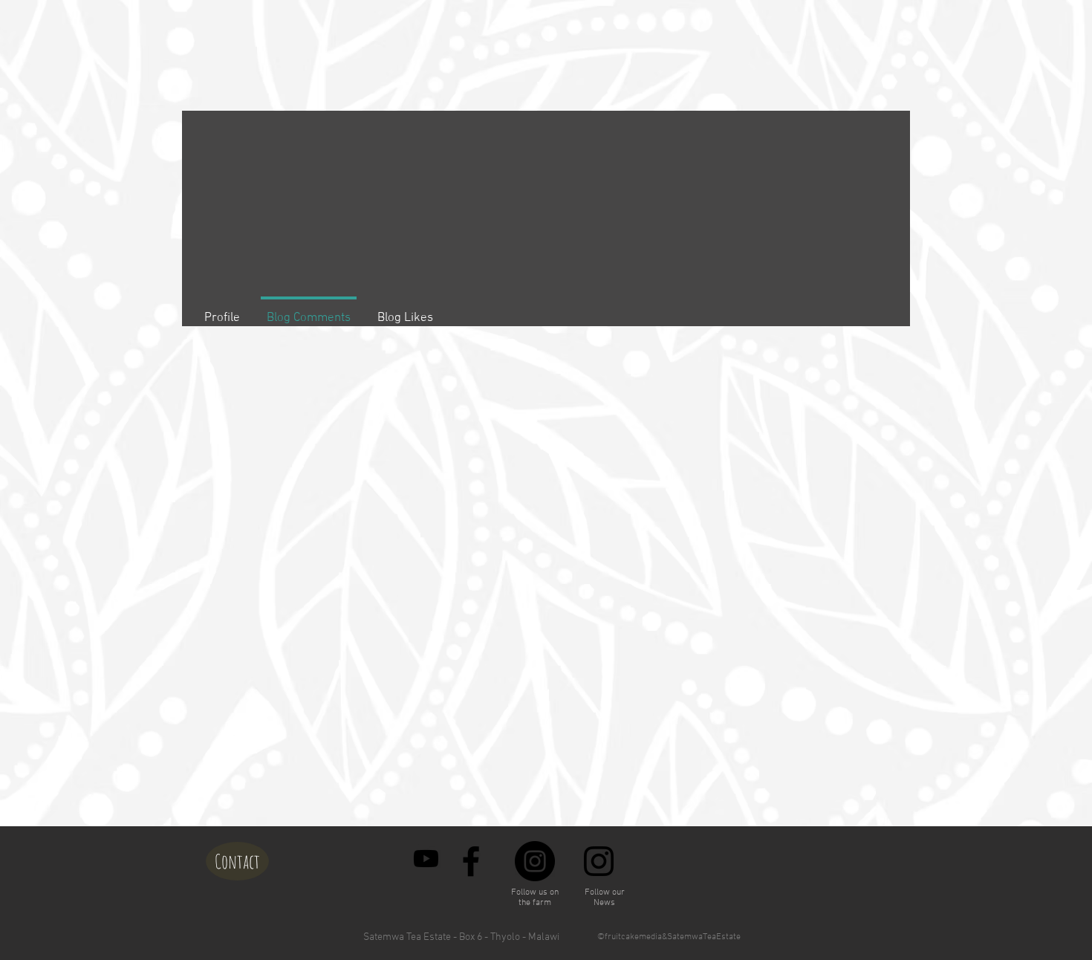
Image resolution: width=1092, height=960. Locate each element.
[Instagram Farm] (535, 861)
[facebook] (471, 861)
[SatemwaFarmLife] (426, 858)
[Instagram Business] (599, 861)
